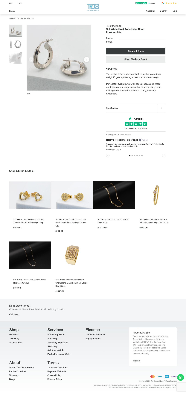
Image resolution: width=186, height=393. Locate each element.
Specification (112, 108)
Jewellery (12, 18)
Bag (175, 11)
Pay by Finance (93, 338)
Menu (12, 11)
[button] (86, 59)
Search (163, 11)
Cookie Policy (54, 375)
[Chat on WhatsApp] (180, 377)
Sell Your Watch (55, 350)
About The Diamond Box (21, 367)
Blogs (12, 379)
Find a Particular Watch (59, 354)
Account (150, 11)
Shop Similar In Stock (135, 59)
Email (20, 3)
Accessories (15, 342)
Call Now (14, 314)
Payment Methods (56, 371)
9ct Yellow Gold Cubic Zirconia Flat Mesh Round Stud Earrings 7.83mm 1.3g (70, 222)
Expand (136, 361)
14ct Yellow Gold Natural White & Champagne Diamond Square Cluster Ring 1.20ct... (71, 282)
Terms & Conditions (57, 367)
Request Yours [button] (136, 51)
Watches (13, 334)
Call (10, 3)
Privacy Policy (54, 379)
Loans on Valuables (96, 334)
